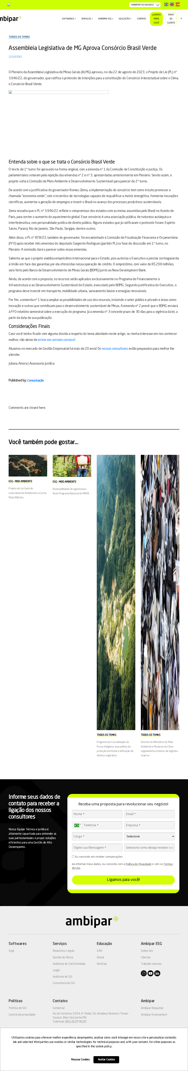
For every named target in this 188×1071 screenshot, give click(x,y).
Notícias (102, 964)
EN (172, 4)
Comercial (59, 1008)
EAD (99, 951)
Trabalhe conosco (151, 964)
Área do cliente (171, 19)
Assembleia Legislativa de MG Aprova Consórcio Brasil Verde (83, 48)
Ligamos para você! (123, 880)
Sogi (11, 951)
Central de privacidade (22, 1014)
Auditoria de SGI (62, 976)
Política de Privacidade (138, 864)
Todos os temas (19, 37)
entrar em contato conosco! (56, 340)
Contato (141, 19)
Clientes (146, 957)
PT (166, 4)
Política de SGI (17, 1008)
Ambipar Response (152, 1008)
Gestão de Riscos (63, 957)
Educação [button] (124, 19)
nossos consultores (115, 348)
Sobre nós (147, 951)
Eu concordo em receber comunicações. (98, 856)
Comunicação (35, 380)
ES (178, 4)
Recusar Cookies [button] (80, 1059)
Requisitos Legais (64, 951)
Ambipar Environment (154, 1014)
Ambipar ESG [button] (105, 19)
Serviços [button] (86, 19)
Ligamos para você (156, 19)
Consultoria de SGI (64, 983)
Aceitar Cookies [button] (106, 1059)
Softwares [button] (68, 19)
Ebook (100, 957)
